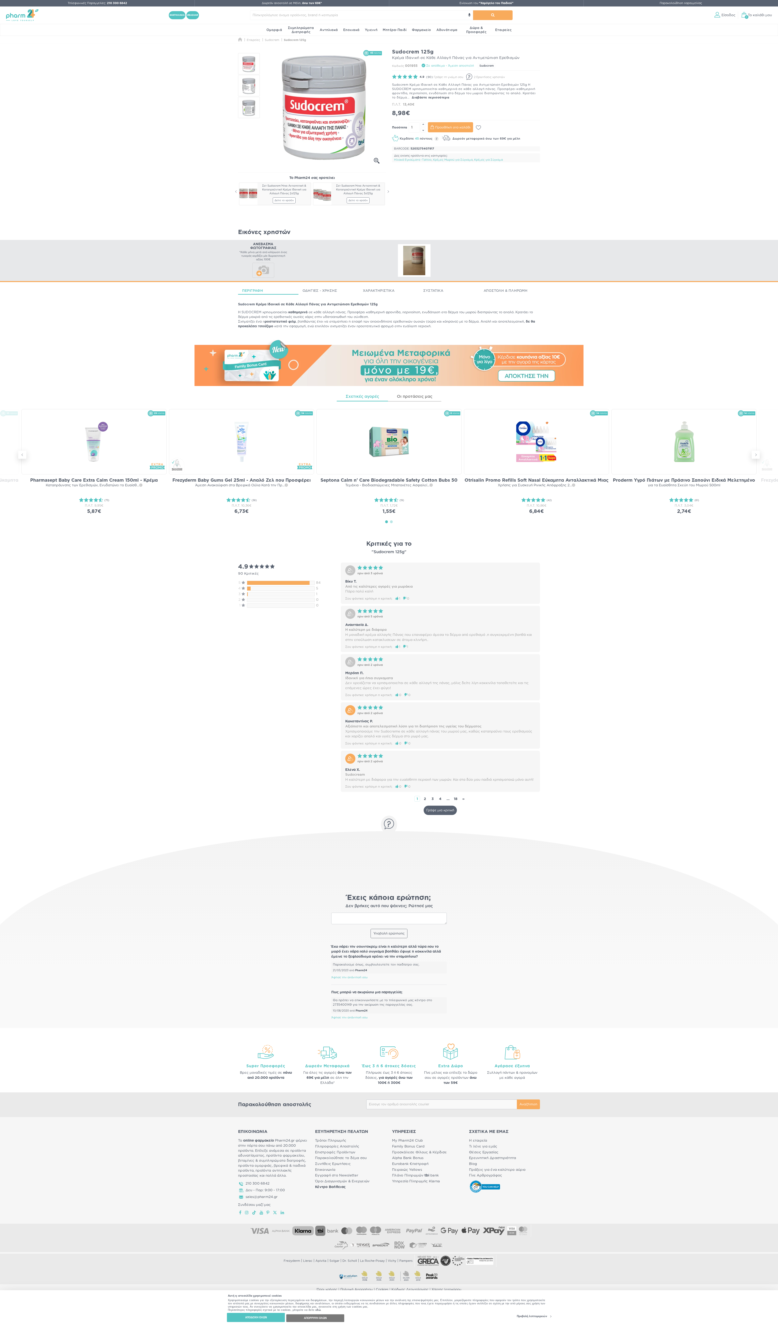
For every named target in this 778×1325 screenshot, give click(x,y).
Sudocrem (486, 65)
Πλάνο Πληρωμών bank (415, 1175)
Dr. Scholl (349, 1260)
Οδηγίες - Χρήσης (319, 290)
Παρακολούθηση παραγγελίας (681, 3)
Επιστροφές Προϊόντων (335, 1152)
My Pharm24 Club (407, 1140)
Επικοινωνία (325, 1169)
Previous (236, 192)
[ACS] (436, 1245)
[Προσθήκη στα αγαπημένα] (478, 127)
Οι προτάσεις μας (414, 397)
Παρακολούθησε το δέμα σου (341, 1158)
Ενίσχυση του (486, 3)
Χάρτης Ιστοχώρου (446, 1289)
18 (455, 799)
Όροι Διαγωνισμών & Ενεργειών (342, 1181)
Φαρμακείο (421, 30)
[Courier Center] (418, 1245)
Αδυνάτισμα (446, 30)
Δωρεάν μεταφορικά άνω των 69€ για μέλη (485, 138)
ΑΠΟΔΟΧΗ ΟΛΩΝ (256, 1317)
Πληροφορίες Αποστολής (337, 1146)
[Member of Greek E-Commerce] (428, 1261)
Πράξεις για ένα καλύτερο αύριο (497, 1169)
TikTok (254, 1213)
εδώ (318, 1310)
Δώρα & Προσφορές (476, 30)
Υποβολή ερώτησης (389, 933)
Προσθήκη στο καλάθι (452, 127)
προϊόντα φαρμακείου (285, 1155)
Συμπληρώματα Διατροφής (301, 30)
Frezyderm (292, 1260)
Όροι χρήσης (327, 1289)
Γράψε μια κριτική (440, 810)
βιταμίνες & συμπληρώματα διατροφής (271, 1160)
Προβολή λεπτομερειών (532, 1316)
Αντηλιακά (329, 30)
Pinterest (268, 1213)
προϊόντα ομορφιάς (255, 1165)
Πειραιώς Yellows (407, 1169)
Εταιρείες (503, 30)
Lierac (307, 1260)
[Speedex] (381, 1245)
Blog (473, 1164)
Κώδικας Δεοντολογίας (410, 1289)
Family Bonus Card (408, 1146)
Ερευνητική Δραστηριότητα (492, 1158)
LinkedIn (283, 1213)
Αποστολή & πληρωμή (506, 290)
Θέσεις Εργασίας (483, 1152)
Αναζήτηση (528, 1104)
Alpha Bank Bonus (407, 1158)
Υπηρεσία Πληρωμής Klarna (416, 1181)
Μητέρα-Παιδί (395, 30)
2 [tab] (391, 521)
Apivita (320, 1260)
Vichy (392, 1260)
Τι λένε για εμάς (483, 1146)
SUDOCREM (251, 312)
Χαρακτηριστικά (378, 290)
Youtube (261, 1213)
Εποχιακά (351, 30)
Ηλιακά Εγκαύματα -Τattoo (413, 159)
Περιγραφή (252, 290)
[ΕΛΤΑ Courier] (341, 1245)
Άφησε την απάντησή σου (349, 977)
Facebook (240, 1213)
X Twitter (275, 1213)
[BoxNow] (399, 1245)
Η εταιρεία (478, 1140)
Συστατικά (433, 290)
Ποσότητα (399, 127)
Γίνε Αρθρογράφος (485, 1175)
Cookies (382, 1289)
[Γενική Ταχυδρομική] (360, 1245)
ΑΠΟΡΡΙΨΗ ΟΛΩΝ (315, 1318)
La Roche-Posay (372, 1260)
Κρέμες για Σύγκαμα (488, 159)
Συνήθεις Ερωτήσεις (333, 1164)
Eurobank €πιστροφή (410, 1164)
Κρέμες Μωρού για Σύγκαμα (453, 159)
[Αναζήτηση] (492, 15)
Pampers (406, 1260)
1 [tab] (386, 521)
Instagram (247, 1213)
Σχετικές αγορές (362, 397)
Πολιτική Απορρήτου (356, 1289)
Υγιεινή (371, 30)
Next (388, 192)
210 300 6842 (257, 1183)
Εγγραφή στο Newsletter (336, 1175)
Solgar (334, 1260)
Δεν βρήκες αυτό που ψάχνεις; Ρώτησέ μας (389, 906)
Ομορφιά (274, 30)
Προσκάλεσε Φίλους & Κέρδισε (419, 1152)
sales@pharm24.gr (262, 1197)
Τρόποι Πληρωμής (330, 1140)
